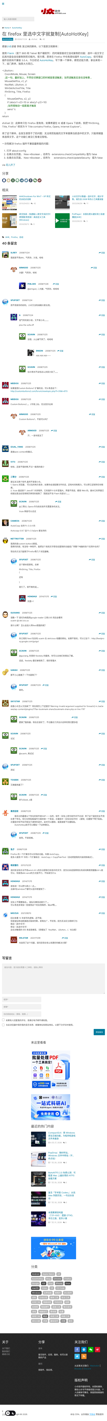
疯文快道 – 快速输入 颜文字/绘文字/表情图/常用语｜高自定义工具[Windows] (34, 217)
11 (87, 203)
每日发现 (67, 1307)
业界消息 (48, 1293)
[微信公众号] (90, 1349)
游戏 (34, 1311)
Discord (87, 1368)
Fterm (10, 53)
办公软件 (68, 1293)
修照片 (58, 1293)
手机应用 (58, 1302)
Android (35, 1274)
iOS (43, 1283)
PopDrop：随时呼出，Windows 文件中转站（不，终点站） (61, 1155)
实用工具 (36, 1302)
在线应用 (43, 1297)
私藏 (61, 1311)
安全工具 (65, 1297)
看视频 (53, 1311)
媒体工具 (54, 1297)
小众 (9, 46)
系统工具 (54, 1316)
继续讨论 (6, 1354)
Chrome (57, 1279)
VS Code (60, 1288)
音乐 (71, 1321)
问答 (63, 1321)
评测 (45, 1321)
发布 (40, 1348)
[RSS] (84, 1356)
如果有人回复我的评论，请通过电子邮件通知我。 (27, 1020)
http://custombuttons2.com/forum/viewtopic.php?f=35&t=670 (39, 391)
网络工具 (65, 1316)
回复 (103, 253)
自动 (21, 237)
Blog (48, 1279)
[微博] (97, 1349)
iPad (51, 1283)
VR (51, 1288)
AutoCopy (85, 56)
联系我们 (6, 1351)
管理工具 (36, 1316)
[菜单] (3, 4)
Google (35, 1283)
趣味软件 (54, 1321)
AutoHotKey (8, 39)
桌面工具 (56, 1307)
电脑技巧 (43, 1311)
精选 (45, 1316)
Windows (36, 1293)
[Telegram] (84, 1349)
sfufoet (34, 39)
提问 (40, 1363)
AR (58, 1274)
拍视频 (35, 1307)
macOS (35, 1288)
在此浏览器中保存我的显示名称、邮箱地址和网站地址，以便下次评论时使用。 (40, 1025)
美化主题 (36, 1321)
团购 (34, 1297)
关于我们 (6, 1348)
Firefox (14, 237)
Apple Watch (48, 1274)
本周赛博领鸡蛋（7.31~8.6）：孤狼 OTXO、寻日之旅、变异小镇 (61, 1215)
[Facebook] (77, 1349)
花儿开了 (10, 165)
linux (68, 1283)
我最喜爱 (47, 1302)
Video (44, 1288)
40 (44, 39)
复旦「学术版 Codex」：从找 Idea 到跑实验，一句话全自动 (61, 1195)
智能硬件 (45, 1307)
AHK (7, 237)
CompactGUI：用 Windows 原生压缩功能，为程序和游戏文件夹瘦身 (61, 1135)
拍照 (67, 1302)
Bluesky (78, 1368)
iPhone (59, 1283)
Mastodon (94, 1365)
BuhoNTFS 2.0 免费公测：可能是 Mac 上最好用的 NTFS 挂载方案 (62, 1175)
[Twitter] (77, 1356)
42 (35, 203)
